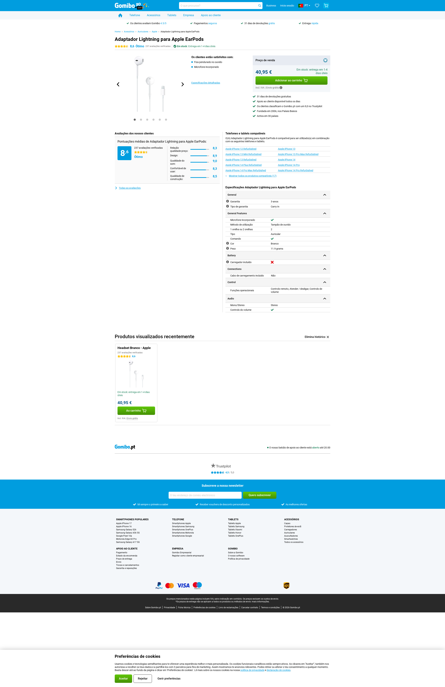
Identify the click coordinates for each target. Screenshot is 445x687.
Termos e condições (270, 607)
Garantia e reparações (126, 568)
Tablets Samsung (236, 526)
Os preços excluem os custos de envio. (261, 599)
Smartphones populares (132, 519)
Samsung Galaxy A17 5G (128, 542)
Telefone (134, 15)
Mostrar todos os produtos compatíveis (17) (253, 175)
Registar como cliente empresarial (188, 556)
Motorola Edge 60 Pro (126, 539)
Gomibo (233, 548)
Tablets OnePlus (235, 536)
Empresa (188, 15)
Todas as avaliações (130, 188)
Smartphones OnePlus (182, 529)
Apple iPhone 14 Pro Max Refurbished (245, 170)
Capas (287, 523)
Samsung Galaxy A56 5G (128, 533)
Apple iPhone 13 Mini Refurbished (243, 154)
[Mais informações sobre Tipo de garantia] (227, 206)
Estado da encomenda (126, 556)
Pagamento (121, 552)
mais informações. (260, 601)
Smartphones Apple (181, 523)
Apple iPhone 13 (286, 148)
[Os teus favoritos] (317, 5)
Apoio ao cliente (211, 15)
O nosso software (236, 556)
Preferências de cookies (204, 607)
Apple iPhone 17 (124, 523)
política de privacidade (252, 670)
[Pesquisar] (259, 5)
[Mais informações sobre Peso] (227, 248)
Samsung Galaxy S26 (126, 529)
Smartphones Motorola (183, 533)
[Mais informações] (281, 87)
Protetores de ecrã (292, 526)
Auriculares (143, 31)
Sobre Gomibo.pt (153, 607)
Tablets (171, 15)
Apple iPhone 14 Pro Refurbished (295, 170)
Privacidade (169, 607)
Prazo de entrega (124, 559)
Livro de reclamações (228, 607)
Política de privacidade (238, 559)
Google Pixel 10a (124, 536)
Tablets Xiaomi (235, 529)
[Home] (120, 15)
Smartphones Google (182, 536)
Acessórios (153, 15)
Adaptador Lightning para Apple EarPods (180, 31)
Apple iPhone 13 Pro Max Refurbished (298, 154)
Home (117, 31)
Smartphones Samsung (183, 526)
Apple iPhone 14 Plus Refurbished (243, 165)
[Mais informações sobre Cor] (227, 243)
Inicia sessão (287, 5)
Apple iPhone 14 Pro (289, 165)
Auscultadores (291, 536)
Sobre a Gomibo (235, 552)
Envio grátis (132, 418)
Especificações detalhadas (205, 82)
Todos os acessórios (293, 542)
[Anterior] (118, 84)
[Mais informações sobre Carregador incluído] (227, 261)
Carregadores (290, 529)
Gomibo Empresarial (181, 552)
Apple (154, 31)
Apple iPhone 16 (124, 526)
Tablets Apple (234, 523)
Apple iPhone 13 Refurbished (240, 159)
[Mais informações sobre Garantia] (227, 201)
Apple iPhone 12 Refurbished (240, 148)
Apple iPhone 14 (286, 159)
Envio (118, 562)
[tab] (135, 120)
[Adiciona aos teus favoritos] (325, 60)
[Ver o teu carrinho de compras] (326, 5)
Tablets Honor (234, 533)
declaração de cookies (278, 670)
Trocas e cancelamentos (127, 565)
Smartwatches (291, 539)
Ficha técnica (184, 607)
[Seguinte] (182, 84)
